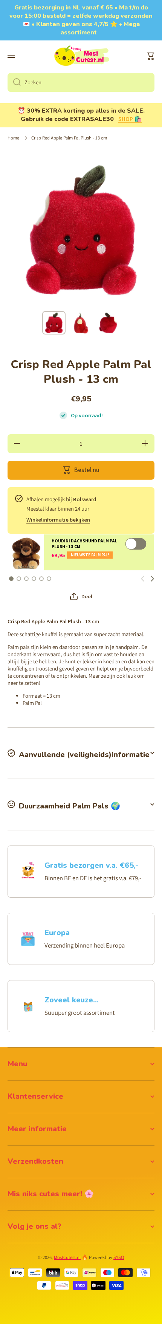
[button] (150, 56)
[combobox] (81, 82)
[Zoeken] (14, 82)
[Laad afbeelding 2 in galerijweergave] (81, 322)
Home (13, 138)
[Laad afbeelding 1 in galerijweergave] (54, 322)
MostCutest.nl (67, 1257)
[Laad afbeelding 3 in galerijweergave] (108, 322)
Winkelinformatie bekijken (58, 519)
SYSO (118, 1257)
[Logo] (81, 56)
